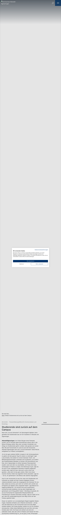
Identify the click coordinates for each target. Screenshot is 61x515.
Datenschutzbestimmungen (41, 249)
